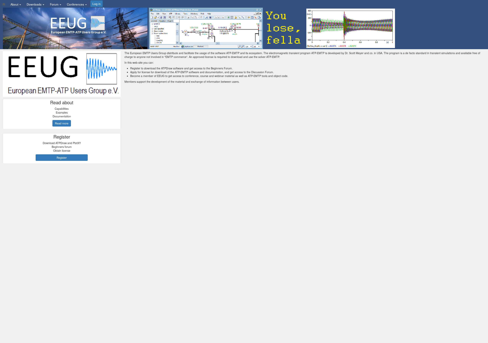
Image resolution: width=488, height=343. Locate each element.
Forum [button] (54, 4)
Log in (96, 4)
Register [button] (62, 157)
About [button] (14, 4)
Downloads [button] (34, 4)
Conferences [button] (76, 4)
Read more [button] (61, 123)
